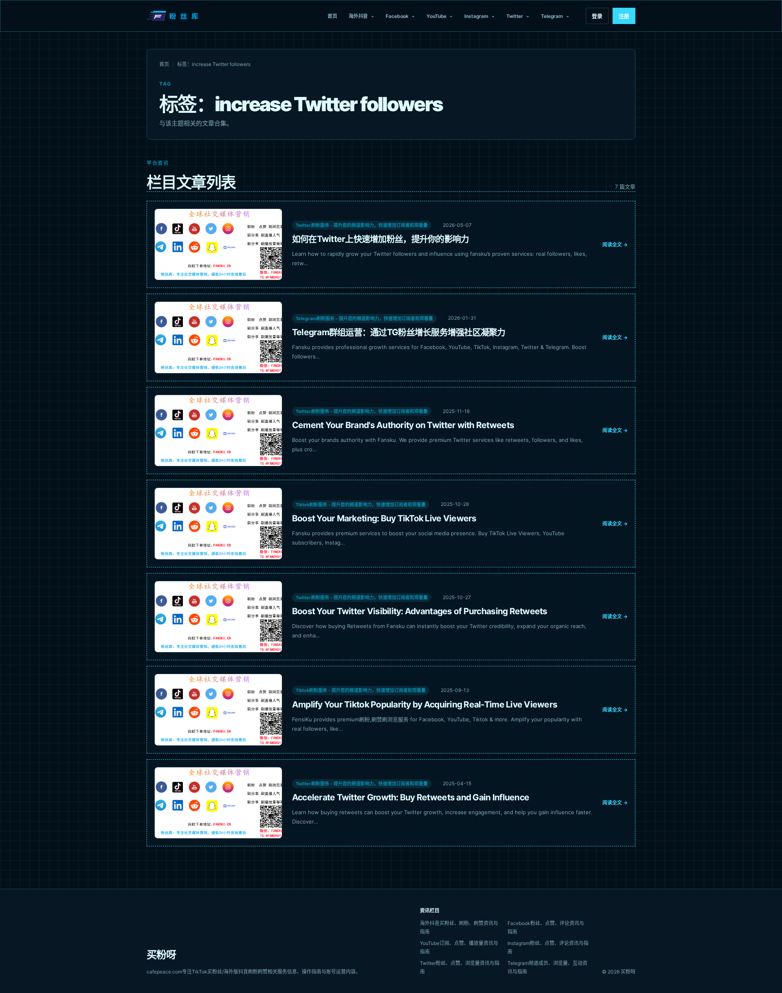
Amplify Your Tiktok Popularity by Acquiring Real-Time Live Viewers (425, 704)
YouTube (436, 16)
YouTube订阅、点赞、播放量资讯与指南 (459, 947)
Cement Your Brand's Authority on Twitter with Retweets (403, 425)
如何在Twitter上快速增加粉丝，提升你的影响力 (380, 239)
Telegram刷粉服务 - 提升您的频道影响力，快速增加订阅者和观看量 (364, 318)
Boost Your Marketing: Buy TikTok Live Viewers (384, 518)
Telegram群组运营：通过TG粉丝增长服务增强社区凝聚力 (398, 332)
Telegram (552, 16)
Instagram (476, 16)
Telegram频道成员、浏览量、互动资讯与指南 (547, 967)
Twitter (514, 16)
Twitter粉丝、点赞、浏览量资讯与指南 (459, 967)
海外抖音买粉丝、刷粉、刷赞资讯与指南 (459, 927)
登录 (597, 16)
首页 (332, 16)
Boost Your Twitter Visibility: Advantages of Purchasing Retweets (419, 611)
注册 (624, 16)
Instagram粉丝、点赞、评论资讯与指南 (548, 947)
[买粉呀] (173, 16)
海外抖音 (358, 16)
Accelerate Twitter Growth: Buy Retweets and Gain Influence (410, 797)
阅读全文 (615, 245)
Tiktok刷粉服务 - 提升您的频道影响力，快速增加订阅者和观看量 (361, 504)
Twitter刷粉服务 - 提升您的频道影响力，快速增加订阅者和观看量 (362, 225)
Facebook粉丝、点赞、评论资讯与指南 (545, 927)
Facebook (397, 16)
